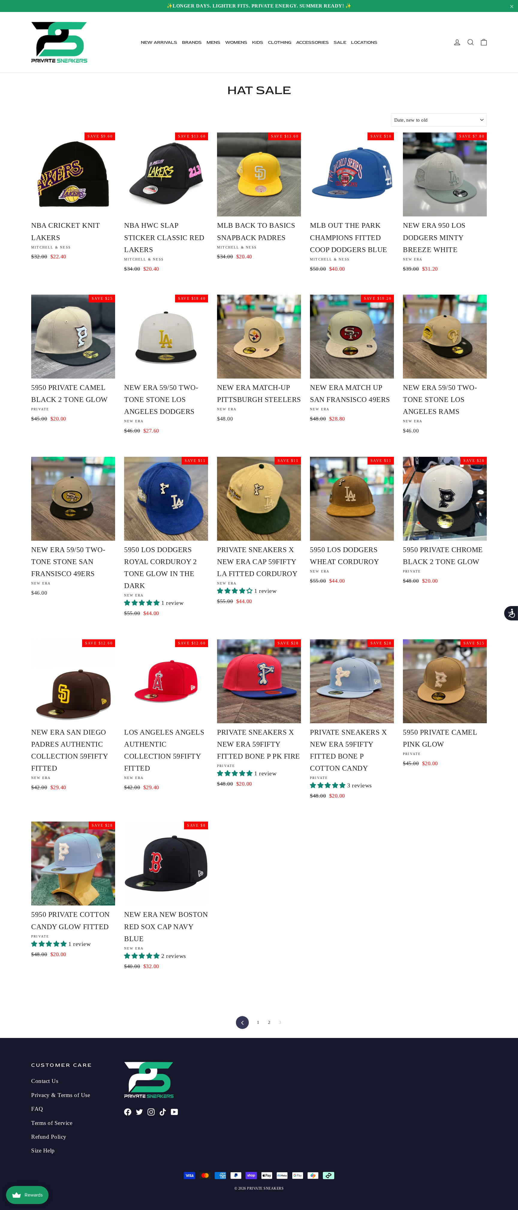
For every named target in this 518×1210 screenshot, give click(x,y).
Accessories (312, 42)
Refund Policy (49, 1137)
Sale (340, 42)
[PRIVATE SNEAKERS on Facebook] (127, 1111)
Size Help (43, 1150)
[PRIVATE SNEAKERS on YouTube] (174, 1111)
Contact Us (44, 1081)
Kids (257, 42)
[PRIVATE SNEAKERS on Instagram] (151, 1111)
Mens (213, 42)
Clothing (279, 42)
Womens (236, 42)
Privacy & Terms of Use (60, 1095)
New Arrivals (159, 42)
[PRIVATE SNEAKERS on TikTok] (162, 1111)
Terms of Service (51, 1123)
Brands (192, 42)
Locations (364, 42)
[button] (142, 602)
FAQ (37, 1109)
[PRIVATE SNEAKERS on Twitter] (139, 1111)
